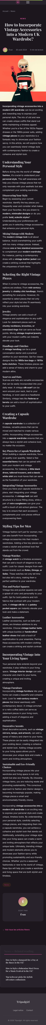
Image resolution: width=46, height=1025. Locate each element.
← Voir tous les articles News (16, 929)
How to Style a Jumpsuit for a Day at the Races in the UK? (22, 961)
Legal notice (18, 1010)
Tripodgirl (23, 1002)
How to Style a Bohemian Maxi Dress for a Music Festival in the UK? (22, 969)
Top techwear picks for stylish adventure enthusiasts (19, 978)
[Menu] (27, 2)
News (13, 11)
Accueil (5, 11)
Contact (29, 1010)
